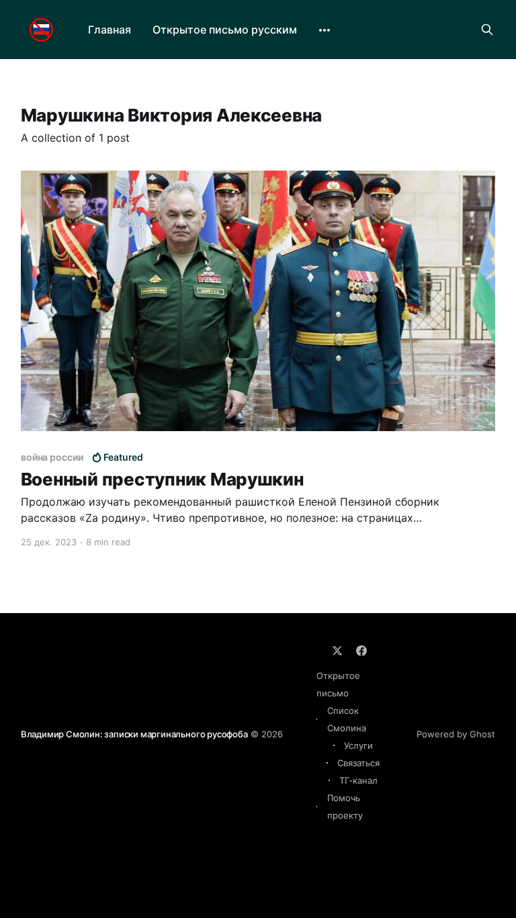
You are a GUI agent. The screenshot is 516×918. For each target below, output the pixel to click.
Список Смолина (346, 719)
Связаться (358, 763)
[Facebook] (361, 650)
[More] (324, 30)
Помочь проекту (345, 806)
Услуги (358, 745)
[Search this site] (487, 29)
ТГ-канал (358, 780)
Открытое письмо (338, 684)
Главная (109, 29)
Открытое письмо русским (225, 29)
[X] (337, 650)
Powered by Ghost (456, 734)
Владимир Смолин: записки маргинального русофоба (134, 734)
